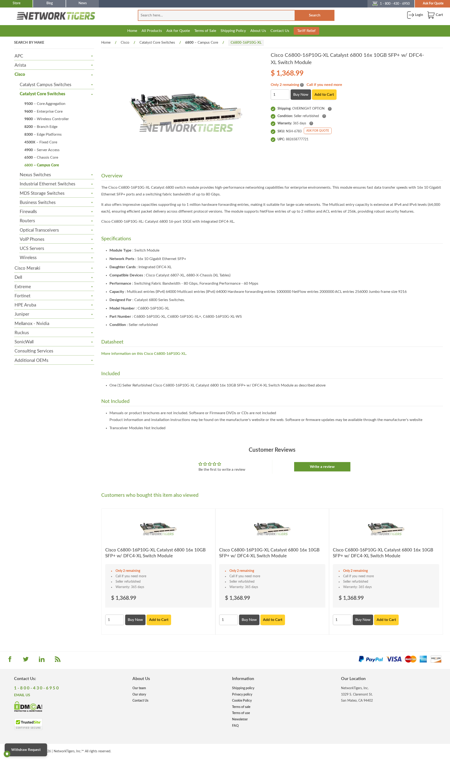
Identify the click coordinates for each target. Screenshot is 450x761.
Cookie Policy (242, 700)
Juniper (22, 314)
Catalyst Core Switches (42, 94)
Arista (20, 65)
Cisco (20, 74)
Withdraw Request (26, 750)
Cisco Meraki (27, 268)
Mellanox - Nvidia (32, 323)
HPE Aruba (25, 305)
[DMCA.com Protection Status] (28, 706)
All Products (152, 31)
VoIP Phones (32, 239)
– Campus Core (41, 165)
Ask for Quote (178, 31)
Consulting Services (34, 351)
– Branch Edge (40, 127)
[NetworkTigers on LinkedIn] (42, 661)
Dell (18, 277)
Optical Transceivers (39, 230)
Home (132, 31)
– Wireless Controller (46, 119)
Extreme (23, 287)
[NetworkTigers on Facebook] (10, 661)
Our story (139, 694)
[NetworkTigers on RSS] (57, 661)
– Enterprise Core (43, 111)
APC (19, 56)
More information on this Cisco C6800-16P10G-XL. (144, 354)
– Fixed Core (40, 142)
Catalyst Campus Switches (45, 85)
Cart (439, 15)
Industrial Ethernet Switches (47, 184)
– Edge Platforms (43, 134)
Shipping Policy (233, 31)
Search (314, 15)
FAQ (235, 725)
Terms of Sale (205, 31)
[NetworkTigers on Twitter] (26, 661)
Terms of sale (241, 707)
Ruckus (22, 333)
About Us (258, 31)
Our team (139, 688)
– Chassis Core (41, 157)
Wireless (28, 258)
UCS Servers (32, 248)
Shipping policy (243, 688)
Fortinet (22, 296)
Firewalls (28, 212)
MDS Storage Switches (42, 193)
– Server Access (42, 150)
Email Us (22, 695)
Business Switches (38, 202)
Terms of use (241, 713)
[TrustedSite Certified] (28, 724)
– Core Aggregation (44, 104)
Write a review (322, 467)
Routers (27, 221)
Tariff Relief (306, 31)
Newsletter (240, 719)
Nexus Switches (35, 175)
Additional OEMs (31, 360)
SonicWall (24, 342)
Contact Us (279, 31)
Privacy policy (242, 694)
